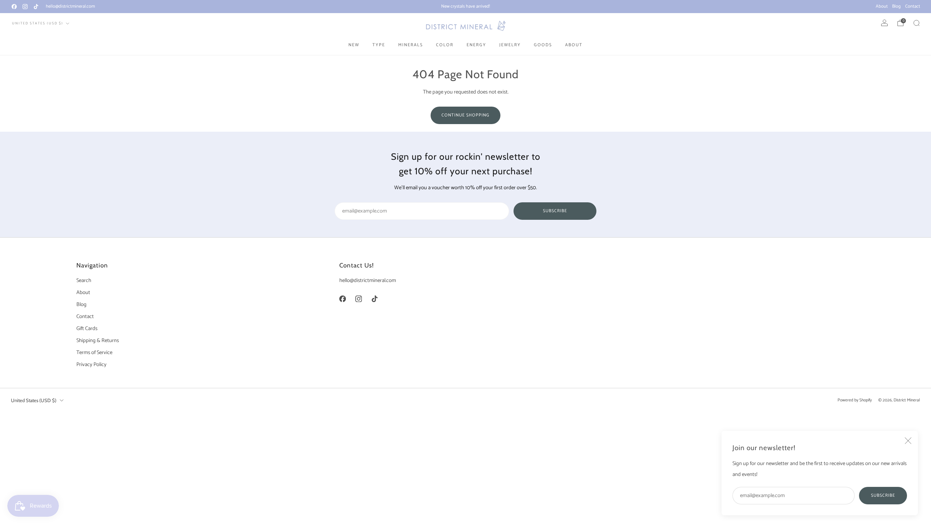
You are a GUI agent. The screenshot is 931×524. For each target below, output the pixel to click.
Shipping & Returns (97, 340)
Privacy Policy (91, 364)
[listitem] (465, 6)
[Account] (884, 23)
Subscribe (883, 495)
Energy (476, 44)
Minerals (410, 44)
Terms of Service (94, 352)
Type (378, 44)
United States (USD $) (37, 23)
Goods (543, 44)
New (353, 44)
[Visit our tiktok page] (36, 6)
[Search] (916, 23)
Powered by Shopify (855, 400)
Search (83, 280)
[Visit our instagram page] (25, 6)
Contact (912, 6)
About (882, 6)
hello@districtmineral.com (70, 6)
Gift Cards (86, 328)
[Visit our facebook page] (14, 6)
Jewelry (510, 44)
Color (444, 44)
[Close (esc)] (908, 440)
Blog (896, 6)
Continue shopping (465, 115)
